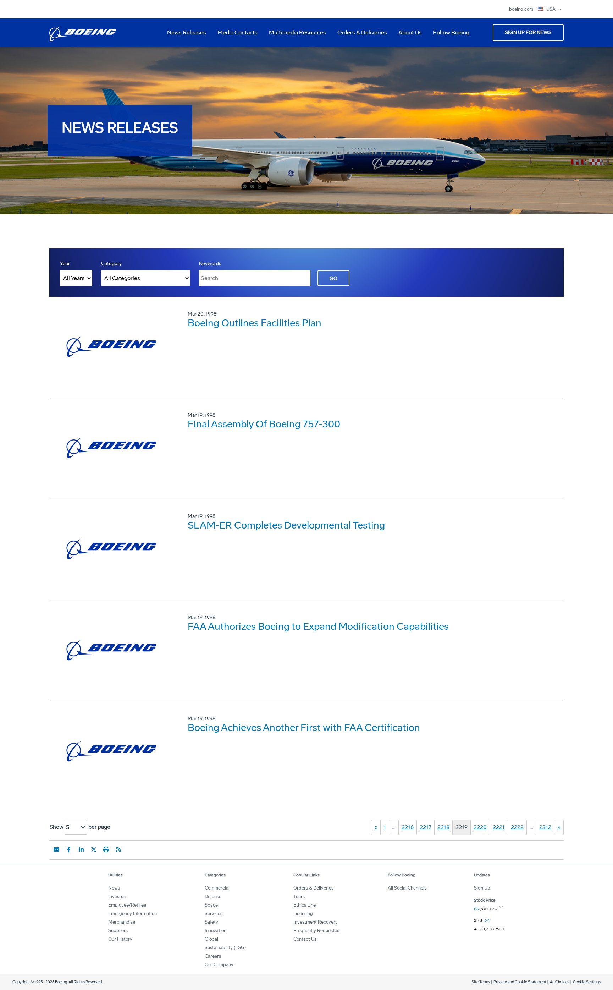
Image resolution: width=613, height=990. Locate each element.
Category (111, 264)
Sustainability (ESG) (225, 947)
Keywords (210, 264)
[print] (106, 849)
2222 (517, 827)
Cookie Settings (587, 982)
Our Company (219, 964)
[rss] (118, 849)
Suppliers (118, 930)
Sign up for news (528, 32)
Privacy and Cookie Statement (519, 982)
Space (211, 905)
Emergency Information (132, 913)
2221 (499, 827)
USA (551, 9)
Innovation (215, 930)
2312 (545, 827)
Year (65, 264)
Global (211, 939)
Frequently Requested (316, 930)
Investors (117, 896)
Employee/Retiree (127, 905)
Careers (213, 956)
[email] (56, 849)
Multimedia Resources (294, 35)
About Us (407, 35)
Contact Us (304, 939)
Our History (120, 939)
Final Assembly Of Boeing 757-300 (264, 424)
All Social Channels (407, 888)
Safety (211, 922)
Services (213, 913)
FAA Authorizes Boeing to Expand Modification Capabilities (318, 626)
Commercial (217, 888)
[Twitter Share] (93, 849)
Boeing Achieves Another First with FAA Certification (304, 727)
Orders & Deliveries (359, 35)
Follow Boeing (451, 32)
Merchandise (121, 922)
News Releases (186, 32)
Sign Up (482, 888)
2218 (443, 827)
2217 (425, 827)
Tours (299, 896)
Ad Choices (559, 982)
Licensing (303, 913)
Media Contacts (237, 32)
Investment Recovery (315, 922)
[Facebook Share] (68, 849)
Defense (213, 896)
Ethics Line (304, 905)
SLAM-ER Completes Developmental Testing (286, 525)
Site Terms (480, 982)
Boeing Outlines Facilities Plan (254, 323)
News (114, 888)
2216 (408, 827)
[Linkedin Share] (81, 849)
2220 (480, 827)
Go (333, 278)
